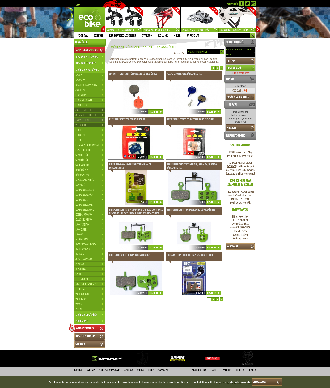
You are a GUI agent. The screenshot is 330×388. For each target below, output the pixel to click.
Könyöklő (80, 185)
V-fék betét (81, 125)
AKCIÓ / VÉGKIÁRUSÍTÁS (86, 50)
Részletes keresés (85, 336)
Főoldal (82, 35)
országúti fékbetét (85, 115)
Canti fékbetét (83, 110)
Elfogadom (259, 382)
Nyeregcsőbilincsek (85, 244)
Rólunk (163, 35)
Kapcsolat (192, 35)
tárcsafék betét (84, 120)
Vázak (78, 304)
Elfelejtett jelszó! (240, 73)
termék (240, 85)
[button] (205, 51)
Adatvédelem (199, 370)
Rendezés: (179, 53)
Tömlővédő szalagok (86, 284)
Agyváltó (80, 80)
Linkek (252, 370)
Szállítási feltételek (233, 370)
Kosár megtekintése (238, 97)
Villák (78, 309)
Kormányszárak (83, 204)
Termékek (113, 47)
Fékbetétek (152, 47)
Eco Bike (89, 19)
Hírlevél (231, 127)
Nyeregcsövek (82, 249)
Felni (78, 140)
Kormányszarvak (84, 209)
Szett (78, 274)
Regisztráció (234, 68)
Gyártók (147, 35)
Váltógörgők (82, 294)
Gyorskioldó (82, 165)
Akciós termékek (84, 328)
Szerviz (98, 35)
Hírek (177, 35)
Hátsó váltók (82, 175)
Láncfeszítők (82, 224)
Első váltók (81, 95)
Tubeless (80, 289)
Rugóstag (80, 269)
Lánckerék (80, 229)
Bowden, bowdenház (86, 85)
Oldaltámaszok (83, 259)
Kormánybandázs (84, 190)
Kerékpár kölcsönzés (122, 35)
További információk (236, 381)
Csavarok (80, 90)
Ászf (213, 370)
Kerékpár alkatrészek (132, 47)
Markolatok (81, 239)
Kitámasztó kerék (84, 180)
